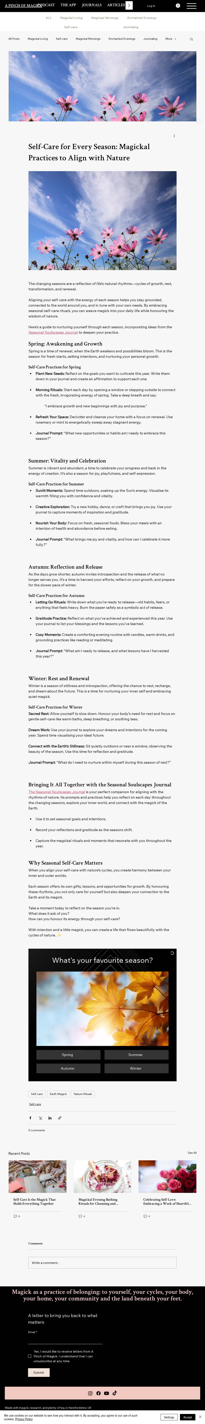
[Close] (200, 1417)
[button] (178, 5)
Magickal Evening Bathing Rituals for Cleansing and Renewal (97, 1202)
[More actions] (174, 135)
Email (32, 1332)
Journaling (150, 39)
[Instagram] (90, 1393)
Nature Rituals (83, 1094)
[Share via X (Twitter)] (40, 1118)
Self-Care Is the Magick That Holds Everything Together (34, 1202)
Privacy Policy (24, 1419)
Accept (187, 1417)
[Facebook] (98, 1393)
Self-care (62, 39)
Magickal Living (38, 39)
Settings (169, 1417)
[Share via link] (60, 1118)
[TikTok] (115, 1393)
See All (192, 1153)
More (168, 39)
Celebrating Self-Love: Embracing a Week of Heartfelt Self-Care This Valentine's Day (166, 1202)
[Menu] (192, 6)
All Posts (14, 39)
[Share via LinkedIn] (50, 1118)
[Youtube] (106, 1393)
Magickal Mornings (88, 39)
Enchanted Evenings (122, 39)
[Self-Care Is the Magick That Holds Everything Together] (37, 1176)
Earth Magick (58, 1094)
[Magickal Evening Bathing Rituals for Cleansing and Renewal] (103, 1176)
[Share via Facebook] (30, 1118)
